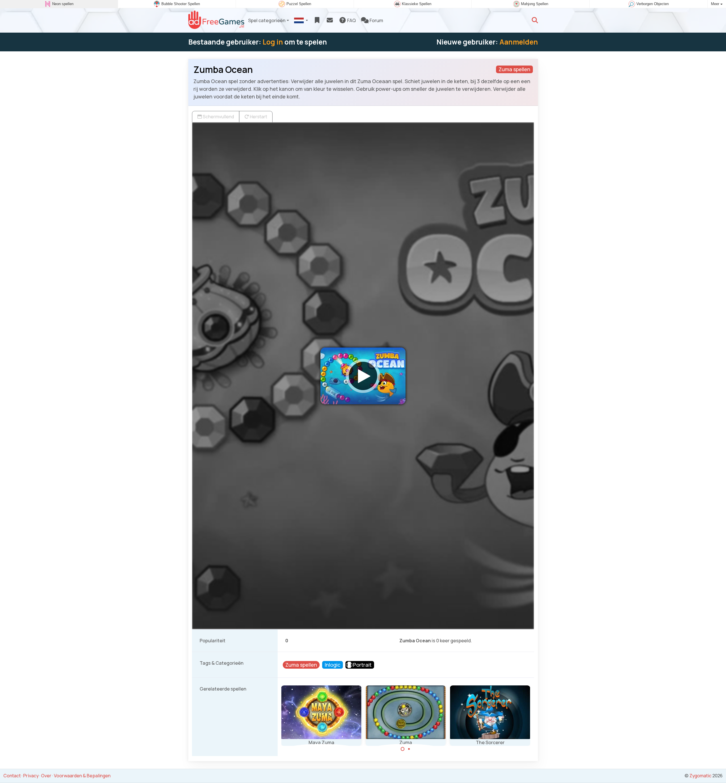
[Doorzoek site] (535, 20)
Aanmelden (518, 42)
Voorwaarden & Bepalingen (82, 776)
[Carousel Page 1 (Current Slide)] (403, 749)
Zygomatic (700, 776)
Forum (376, 20)
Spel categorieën (267, 20)
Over (46, 776)
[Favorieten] (317, 20)
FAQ (351, 20)
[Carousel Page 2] (409, 749)
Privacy (31, 776)
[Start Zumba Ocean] (363, 376)
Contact (12, 776)
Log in (273, 42)
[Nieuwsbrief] (329, 20)
